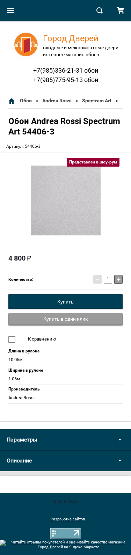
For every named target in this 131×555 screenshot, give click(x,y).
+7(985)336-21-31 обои (65, 70)
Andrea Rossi (57, 100)
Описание (19, 460)
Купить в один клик (65, 319)
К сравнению (41, 339)
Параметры (22, 439)
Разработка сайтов (68, 519)
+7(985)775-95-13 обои (65, 79)
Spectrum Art (96, 100)
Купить (65, 302)
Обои (26, 100)
